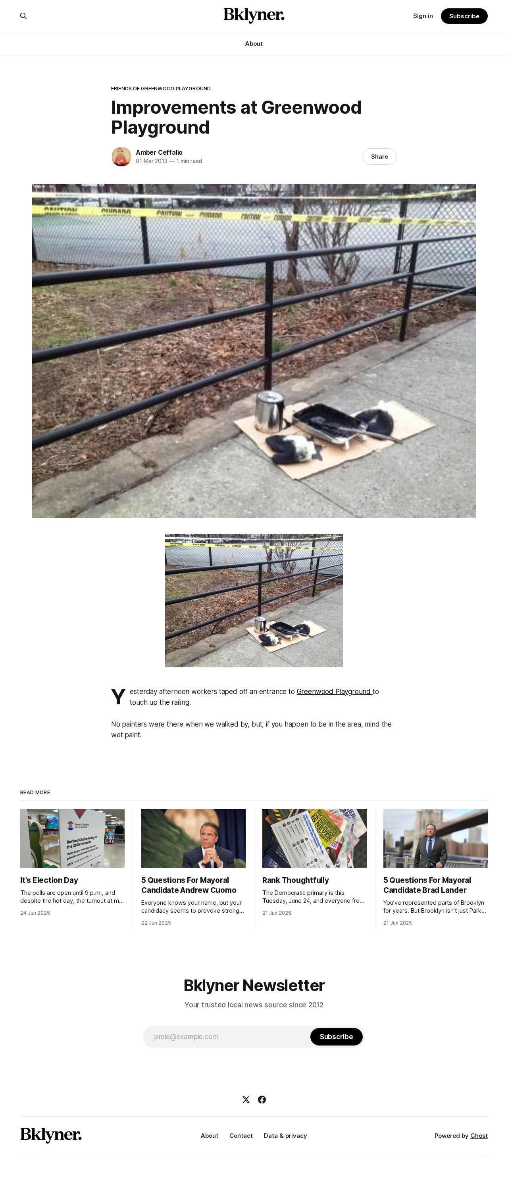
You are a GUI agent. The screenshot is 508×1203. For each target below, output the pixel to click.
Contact (241, 1135)
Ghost (479, 1135)
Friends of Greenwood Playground (161, 88)
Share (379, 156)
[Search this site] (23, 16)
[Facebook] (262, 1100)
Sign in (423, 15)
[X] (246, 1100)
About (254, 43)
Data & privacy (285, 1135)
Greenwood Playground (335, 692)
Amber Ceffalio (159, 152)
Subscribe (464, 16)
